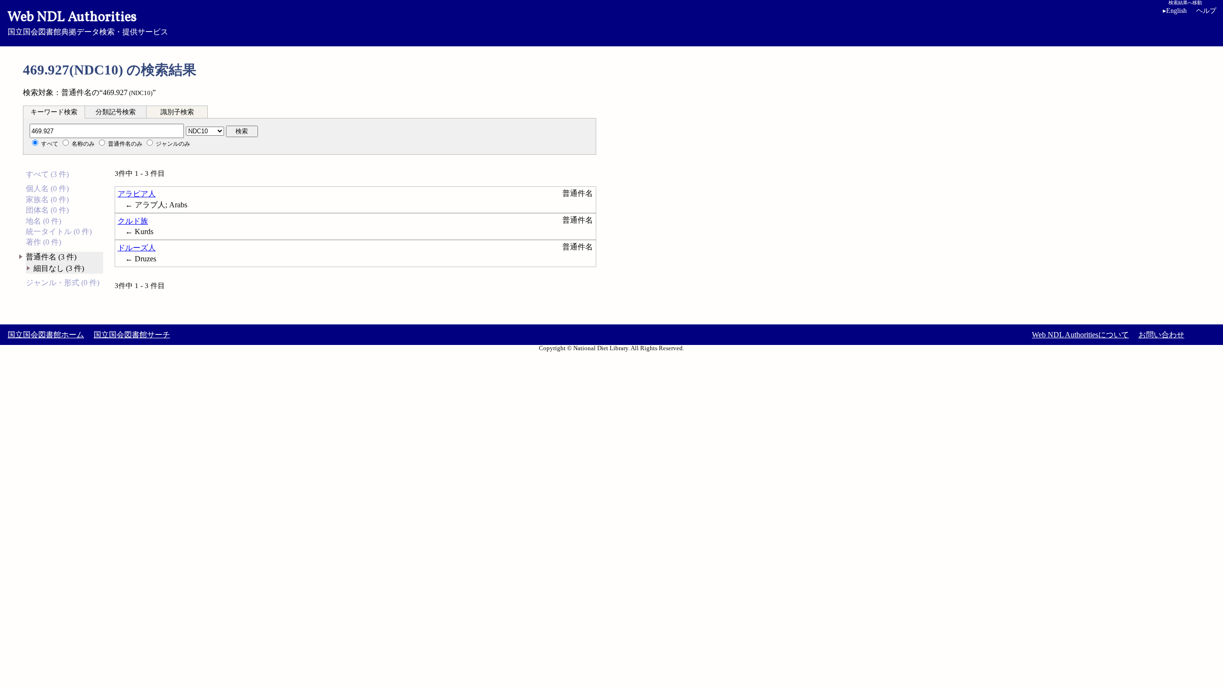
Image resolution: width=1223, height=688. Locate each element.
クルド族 (133, 221)
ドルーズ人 (137, 248)
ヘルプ (1206, 10)
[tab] (54, 112)
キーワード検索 (54, 112)
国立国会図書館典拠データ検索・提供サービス (88, 22)
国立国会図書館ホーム (46, 335)
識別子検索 (177, 112)
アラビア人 (137, 194)
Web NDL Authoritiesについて (1080, 335)
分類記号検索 (116, 112)
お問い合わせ (1161, 335)
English (1175, 10)
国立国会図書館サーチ (132, 335)
